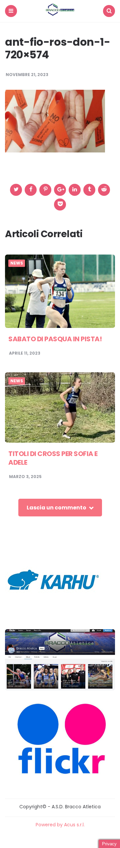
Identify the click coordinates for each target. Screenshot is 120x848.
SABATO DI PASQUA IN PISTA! (55, 339)
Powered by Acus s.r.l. (60, 824)
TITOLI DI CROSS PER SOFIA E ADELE (53, 458)
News (16, 263)
